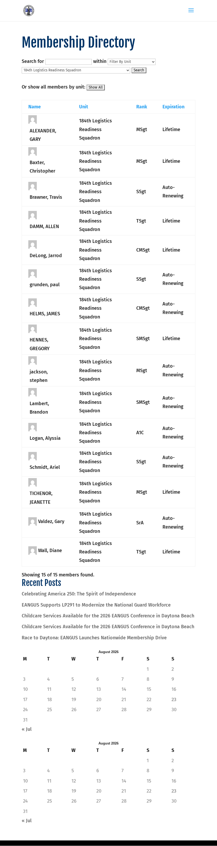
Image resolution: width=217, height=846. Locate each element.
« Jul (26, 729)
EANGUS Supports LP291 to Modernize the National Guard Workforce (96, 605)
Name (34, 107)
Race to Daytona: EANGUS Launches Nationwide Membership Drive (94, 638)
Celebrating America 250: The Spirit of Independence (79, 594)
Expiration (173, 107)
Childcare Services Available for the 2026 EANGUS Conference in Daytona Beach (108, 616)
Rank (141, 107)
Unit (83, 107)
